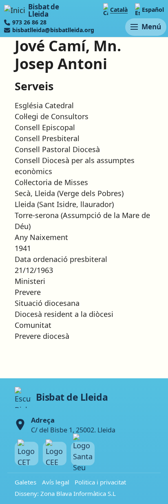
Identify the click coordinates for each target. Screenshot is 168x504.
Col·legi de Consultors (51, 116)
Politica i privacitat (100, 482)
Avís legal (55, 482)
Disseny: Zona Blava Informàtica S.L (65, 493)
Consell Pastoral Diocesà (57, 149)
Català (119, 9)
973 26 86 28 (29, 22)
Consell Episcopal (45, 127)
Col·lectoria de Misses (51, 182)
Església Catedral (44, 105)
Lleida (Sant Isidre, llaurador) (64, 204)
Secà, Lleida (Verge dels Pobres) (69, 193)
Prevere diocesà (42, 336)
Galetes (25, 482)
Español (153, 9)
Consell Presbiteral (47, 138)
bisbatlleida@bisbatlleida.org (53, 30)
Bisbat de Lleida (43, 10)
